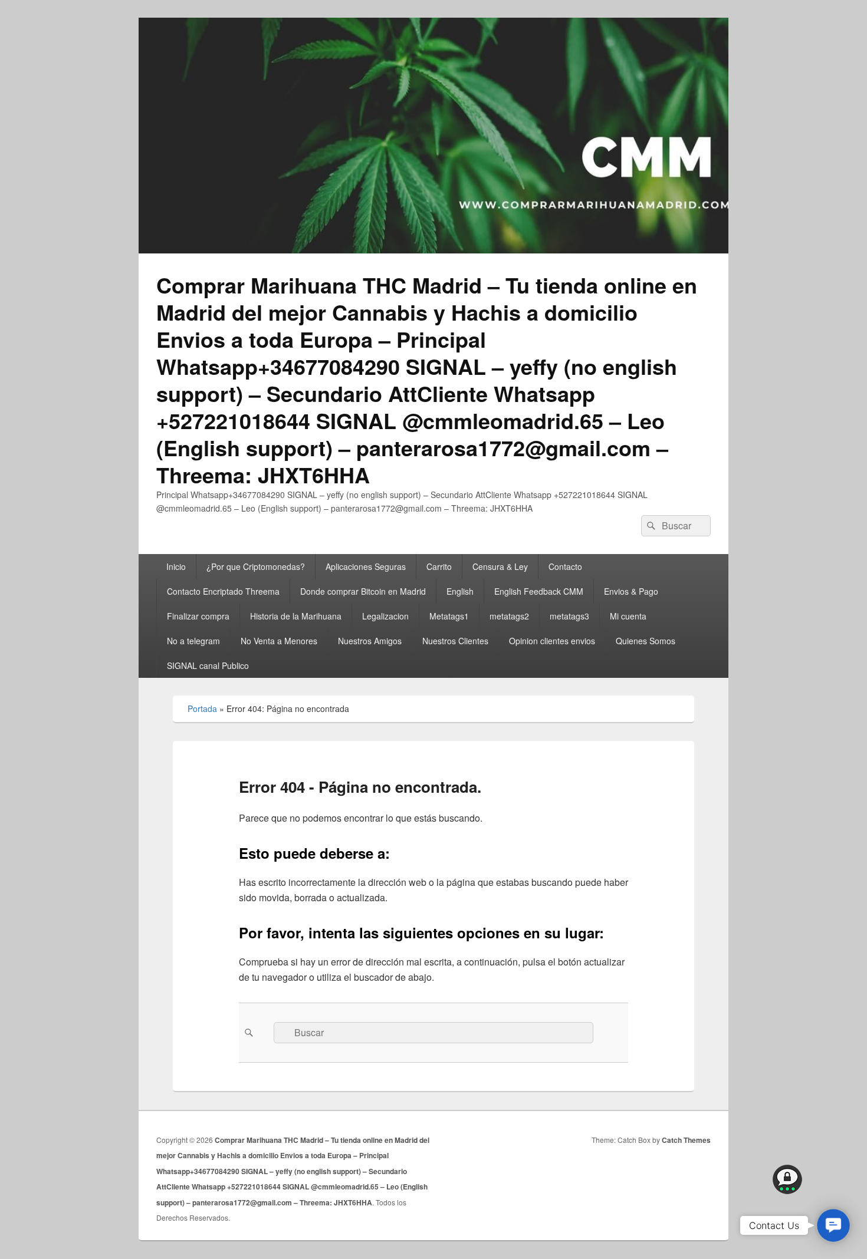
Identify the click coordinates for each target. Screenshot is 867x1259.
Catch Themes (686, 1140)
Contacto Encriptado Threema (223, 591)
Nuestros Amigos (370, 641)
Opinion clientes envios (552, 641)
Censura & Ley (500, 566)
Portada (202, 708)
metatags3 (569, 616)
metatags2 (509, 616)
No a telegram (193, 641)
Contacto (565, 566)
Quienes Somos (645, 641)
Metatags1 (449, 616)
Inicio (176, 566)
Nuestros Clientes (455, 641)
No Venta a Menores (279, 641)
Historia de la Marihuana (295, 616)
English (460, 591)
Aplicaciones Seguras (366, 566)
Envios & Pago (631, 591)
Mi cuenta (628, 616)
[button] (833, 1225)
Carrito (439, 566)
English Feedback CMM (538, 591)
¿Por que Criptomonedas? (255, 566)
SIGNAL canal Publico (208, 665)
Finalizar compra (198, 616)
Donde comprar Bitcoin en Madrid (363, 591)
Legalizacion (385, 616)
